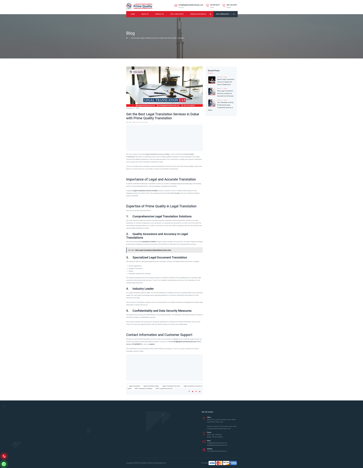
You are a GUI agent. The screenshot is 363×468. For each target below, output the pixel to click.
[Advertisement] (165, 138)
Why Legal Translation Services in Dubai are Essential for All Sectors (225, 93)
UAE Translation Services (164, 388)
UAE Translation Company (143, 388)
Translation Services (141, 122)
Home (133, 14)
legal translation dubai (151, 386)
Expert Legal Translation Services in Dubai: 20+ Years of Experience (225, 81)
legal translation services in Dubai (145, 190)
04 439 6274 (215, 5)
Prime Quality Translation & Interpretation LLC (152, 463)
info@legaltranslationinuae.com (191, 5)
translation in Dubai (149, 241)
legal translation (134, 386)
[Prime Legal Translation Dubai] (139, 6)
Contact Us (159, 14)
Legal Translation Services (171, 386)
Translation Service (198, 14)
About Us (145, 14)
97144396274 (137, 344)
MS (131, 122)
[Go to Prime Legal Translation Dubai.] (127, 38)
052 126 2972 (232, 5)
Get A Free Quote (177, 14)
